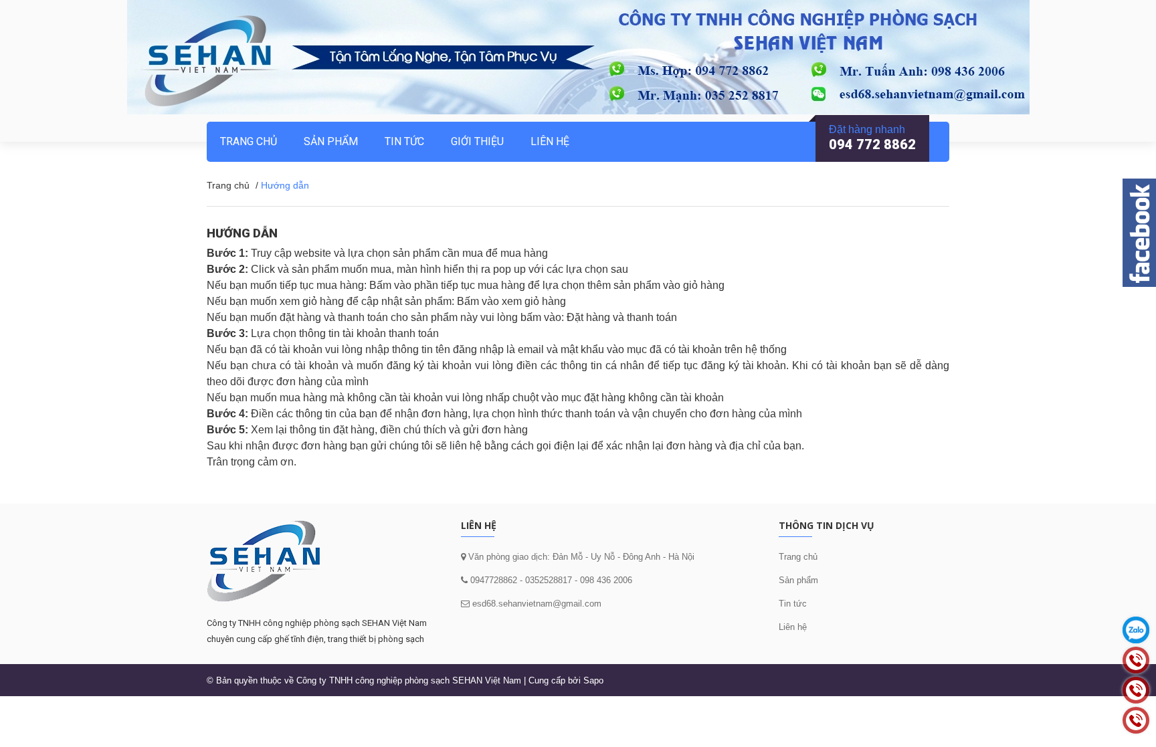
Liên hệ (550, 141)
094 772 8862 (872, 144)
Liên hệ (793, 627)
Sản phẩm (331, 141)
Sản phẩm (798, 580)
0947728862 (492, 580)
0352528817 (548, 580)
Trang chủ (798, 557)
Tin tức (404, 141)
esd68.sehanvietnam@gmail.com (536, 604)
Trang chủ (248, 141)
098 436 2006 (606, 580)
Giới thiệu (477, 141)
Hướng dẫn (242, 233)
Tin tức (793, 604)
